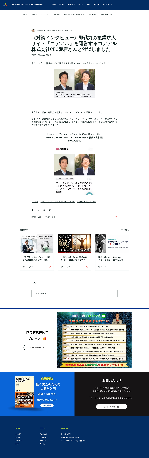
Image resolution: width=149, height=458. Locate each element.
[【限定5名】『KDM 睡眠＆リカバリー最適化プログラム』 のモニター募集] (74, 243)
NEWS (34, 14)
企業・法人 (92, 14)
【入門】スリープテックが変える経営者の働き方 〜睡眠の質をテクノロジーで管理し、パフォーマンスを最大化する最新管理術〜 (36, 259)
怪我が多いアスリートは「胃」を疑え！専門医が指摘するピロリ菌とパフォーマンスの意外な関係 (111, 259)
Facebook (43, 434)
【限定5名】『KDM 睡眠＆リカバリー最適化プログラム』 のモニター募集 (74, 259)
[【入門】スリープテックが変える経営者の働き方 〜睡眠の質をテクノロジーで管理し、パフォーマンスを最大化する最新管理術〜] (37, 243)
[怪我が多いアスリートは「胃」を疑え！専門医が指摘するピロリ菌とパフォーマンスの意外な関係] (112, 243)
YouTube (55, 14)
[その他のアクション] (116, 30)
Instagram (43, 437)
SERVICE (18, 441)
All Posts (23, 14)
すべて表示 (125, 230)
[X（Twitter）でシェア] (38, 210)
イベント (44, 14)
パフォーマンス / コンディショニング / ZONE (58, 202)
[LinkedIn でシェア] (44, 210)
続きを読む (105, 14)
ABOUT (18, 434)
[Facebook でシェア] (32, 210)
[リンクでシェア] (50, 210)
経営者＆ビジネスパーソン (74, 14)
